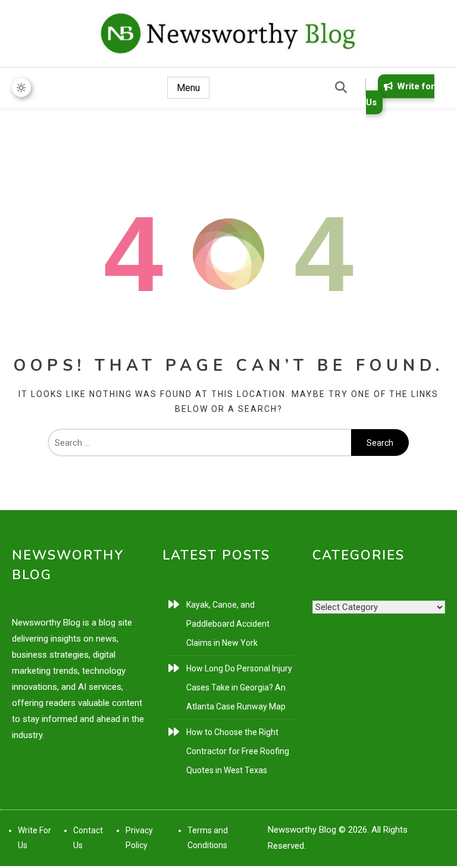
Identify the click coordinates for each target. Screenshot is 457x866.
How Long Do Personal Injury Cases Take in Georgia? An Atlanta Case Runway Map (239, 687)
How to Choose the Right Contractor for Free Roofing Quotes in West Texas (237, 751)
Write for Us (400, 94)
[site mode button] (21, 87)
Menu (188, 87)
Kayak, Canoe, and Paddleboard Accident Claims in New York (228, 624)
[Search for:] (199, 442)
